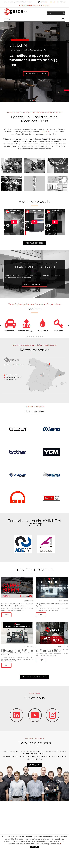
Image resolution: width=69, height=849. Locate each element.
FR (61, 2)
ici (60, 844)
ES (51, 2)
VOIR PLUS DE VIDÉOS (34, 243)
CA (58, 2)
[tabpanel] (10, 325)
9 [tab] (41, 337)
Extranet (44, 2)
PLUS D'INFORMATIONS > (34, 284)
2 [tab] (28, 337)
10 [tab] (42, 337)
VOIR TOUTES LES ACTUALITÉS (34, 677)
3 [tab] (30, 337)
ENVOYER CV (34, 765)
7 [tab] (37, 337)
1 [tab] (26, 337)
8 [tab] (39, 337)
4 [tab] (32, 337)
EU (64, 2)
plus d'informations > (35, 71)
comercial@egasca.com (23, 2)
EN (54, 2)
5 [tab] (33, 337)
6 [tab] (35, 337)
